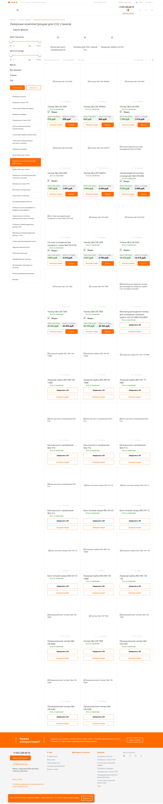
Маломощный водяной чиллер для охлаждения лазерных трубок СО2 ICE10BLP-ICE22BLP (134, 314)
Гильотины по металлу (20, 196)
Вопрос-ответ (52, 769)
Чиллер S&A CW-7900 (93, 641)
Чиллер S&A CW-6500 (129, 242)
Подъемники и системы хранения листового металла (23, 217)
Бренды (15, 279)
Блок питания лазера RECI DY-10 (62, 576)
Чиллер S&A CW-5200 (57, 173)
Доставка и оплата (39, 2)
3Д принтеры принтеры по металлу (22, 266)
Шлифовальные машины (21, 259)
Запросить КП (135, 325)
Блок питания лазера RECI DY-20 (98, 510)
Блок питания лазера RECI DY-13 (134, 510)
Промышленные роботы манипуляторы (21, 127)
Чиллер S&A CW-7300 (57, 311)
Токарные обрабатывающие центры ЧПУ (23, 225)
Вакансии (51, 759)
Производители (53, 763)
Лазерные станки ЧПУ (20, 102)
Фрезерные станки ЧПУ (21, 184)
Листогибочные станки (21, 155)
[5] (57, 101)
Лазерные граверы (19, 114)
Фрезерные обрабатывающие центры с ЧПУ (23, 234)
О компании (52, 756)
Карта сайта (17, 779)
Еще (99, 786)
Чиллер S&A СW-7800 (93, 311)
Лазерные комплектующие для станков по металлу (24, 176)
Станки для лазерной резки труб (24, 135)
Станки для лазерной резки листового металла (22, 142)
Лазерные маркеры (19, 149)
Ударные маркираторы (21, 247)
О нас (23, 2)
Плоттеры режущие (19, 253)
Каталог (29, 2)
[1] (48, 101)
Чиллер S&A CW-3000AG (95, 106)
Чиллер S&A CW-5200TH (94, 173)
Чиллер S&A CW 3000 (57, 106)
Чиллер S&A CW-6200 (93, 242)
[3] (53, 101)
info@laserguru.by (124, 2)
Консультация (56, 125)
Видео (54, 112)
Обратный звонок (20, 758)
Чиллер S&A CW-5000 (129, 106)
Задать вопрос (135, 740)
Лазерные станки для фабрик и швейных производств (23, 208)
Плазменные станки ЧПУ (21, 120)
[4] (55, 101)
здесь (76, 797)
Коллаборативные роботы (22, 201)
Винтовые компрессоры (21, 190)
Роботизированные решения (23, 273)
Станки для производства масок (24, 241)
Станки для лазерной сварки (22, 108)
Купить (71, 125)
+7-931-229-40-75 (126, 7)
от (11, 46)
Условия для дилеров (56, 766)
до (30, 46)
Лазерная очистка (19, 96)
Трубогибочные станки (21, 169)
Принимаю (86, 798)
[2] (51, 101)
